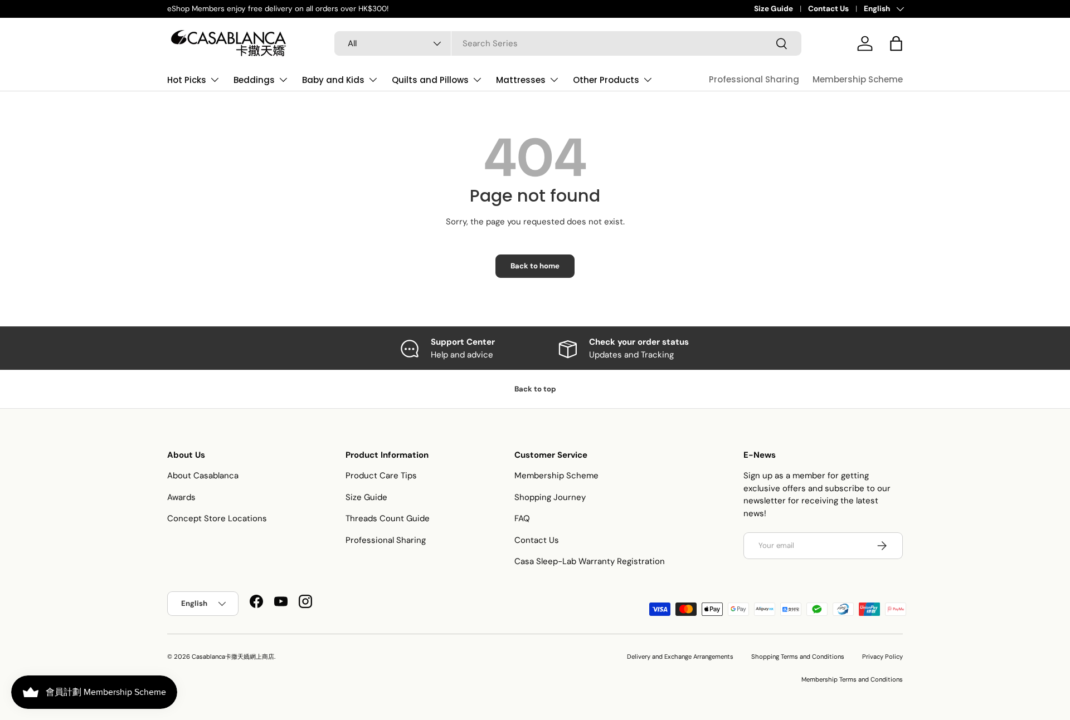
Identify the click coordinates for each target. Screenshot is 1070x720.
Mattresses (521, 80)
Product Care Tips (381, 475)
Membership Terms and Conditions (852, 679)
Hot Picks (186, 80)
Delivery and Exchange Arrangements (680, 656)
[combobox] (567, 43)
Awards (181, 497)
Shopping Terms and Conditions (797, 656)
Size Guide (773, 8)
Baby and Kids (333, 80)
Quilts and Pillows (430, 80)
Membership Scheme (858, 79)
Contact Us (828, 8)
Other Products (606, 80)
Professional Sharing (754, 79)
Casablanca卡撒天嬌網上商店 (233, 656)
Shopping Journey (550, 497)
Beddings (254, 80)
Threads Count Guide (388, 518)
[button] (896, 43)
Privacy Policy (882, 656)
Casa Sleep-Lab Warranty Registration (589, 561)
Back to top (535, 389)
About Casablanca (203, 475)
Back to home (535, 266)
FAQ (522, 518)
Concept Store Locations (217, 518)
